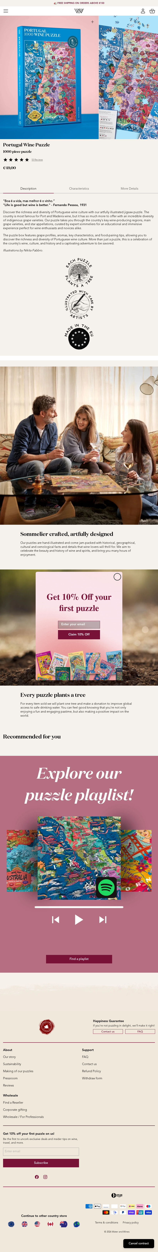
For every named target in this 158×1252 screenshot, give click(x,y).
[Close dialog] (117, 576)
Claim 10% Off (79, 634)
